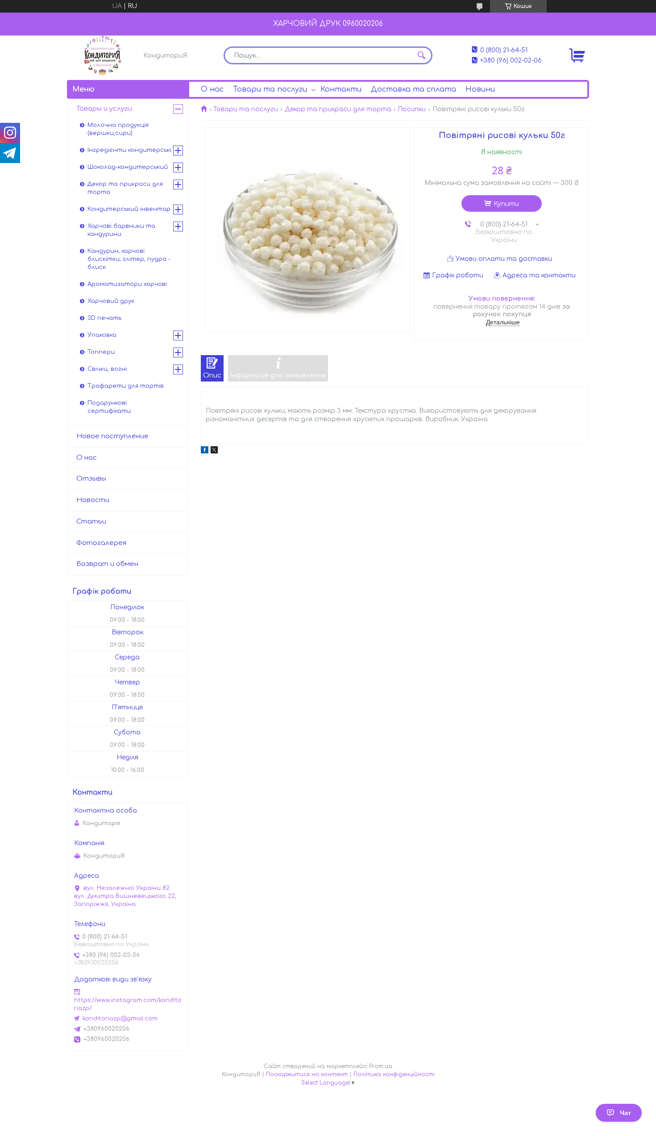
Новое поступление (112, 436)
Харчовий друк (110, 301)
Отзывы (91, 478)
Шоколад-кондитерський (127, 167)
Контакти (340, 89)
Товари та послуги (270, 89)
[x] (214, 451)
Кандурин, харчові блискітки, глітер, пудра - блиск (128, 259)
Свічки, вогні (107, 369)
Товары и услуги (104, 109)
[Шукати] (421, 55)
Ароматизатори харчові (127, 284)
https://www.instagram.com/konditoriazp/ (128, 1004)
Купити (506, 204)
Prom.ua (380, 1066)
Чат (625, 1112)
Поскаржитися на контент (307, 1074)
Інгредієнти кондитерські (129, 150)
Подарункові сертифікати (109, 407)
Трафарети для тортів (125, 386)
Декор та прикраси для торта (338, 109)
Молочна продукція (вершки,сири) (118, 129)
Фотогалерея (101, 543)
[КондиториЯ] (103, 55)
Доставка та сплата (413, 89)
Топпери (101, 352)
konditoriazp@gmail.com (120, 1018)
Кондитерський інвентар (128, 209)
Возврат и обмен (107, 564)
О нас (212, 89)
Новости (92, 500)
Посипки (412, 109)
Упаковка (101, 335)
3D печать (104, 318)
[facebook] (204, 451)
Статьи (91, 521)
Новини (480, 89)
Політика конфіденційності (394, 1074)
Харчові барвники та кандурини (121, 230)
